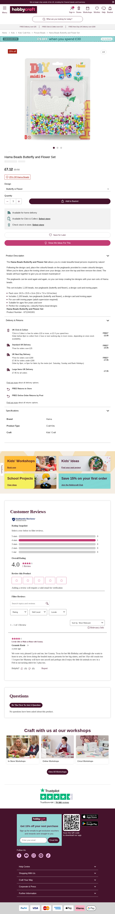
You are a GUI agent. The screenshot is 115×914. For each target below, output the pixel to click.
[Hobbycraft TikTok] (48, 855)
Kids (13, 33)
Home (4, 33)
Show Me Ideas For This (59, 243)
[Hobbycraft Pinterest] (41, 855)
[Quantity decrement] (7, 201)
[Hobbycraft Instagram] (33, 855)
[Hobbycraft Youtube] (26, 855)
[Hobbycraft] (23, 10)
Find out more (12, 383)
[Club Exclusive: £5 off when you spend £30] (57, 39)
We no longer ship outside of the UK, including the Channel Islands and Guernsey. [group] (57, 2)
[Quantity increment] (19, 201)
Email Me (54, 840)
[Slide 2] (57, 147)
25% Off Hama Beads (19, 177)
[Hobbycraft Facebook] (19, 855)
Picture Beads (39, 33)
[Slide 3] (61, 147)
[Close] (113, 2)
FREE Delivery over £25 (28, 27)
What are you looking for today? (59, 19)
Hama (49, 419)
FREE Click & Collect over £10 (52, 27)
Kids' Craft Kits (24, 33)
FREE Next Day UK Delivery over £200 (82, 27)
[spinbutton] (13, 201)
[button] (57, 99)
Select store (44, 219)
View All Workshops (57, 772)
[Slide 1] (54, 147)
